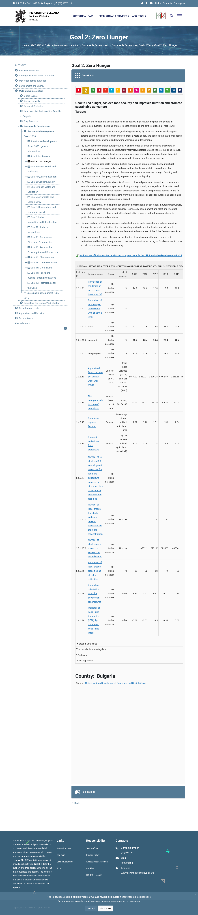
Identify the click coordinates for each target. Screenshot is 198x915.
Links (158, 3)
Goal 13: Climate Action (42, 257)
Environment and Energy (31, 85)
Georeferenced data (29, 308)
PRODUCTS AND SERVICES (113, 16)
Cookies (90, 868)
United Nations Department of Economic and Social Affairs (115, 683)
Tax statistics (26, 318)
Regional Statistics (33, 106)
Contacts (167, 3)
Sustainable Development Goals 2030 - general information (42, 146)
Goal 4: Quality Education (43, 176)
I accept (91, 908)
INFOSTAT (20, 65)
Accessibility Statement (97, 861)
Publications (88, 791)
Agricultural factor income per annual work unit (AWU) (95, 376)
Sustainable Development (95, 45)
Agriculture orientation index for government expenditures (94, 593)
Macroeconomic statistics (32, 80)
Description (88, 75)
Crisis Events (31, 96)
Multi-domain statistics (66, 45)
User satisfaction (65, 861)
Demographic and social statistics (36, 75)
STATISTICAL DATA (83, 16)
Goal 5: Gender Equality (42, 181)
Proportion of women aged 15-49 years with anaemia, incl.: (95, 308)
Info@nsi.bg (127, 863)
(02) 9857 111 (64, 3)
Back (77, 803)
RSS (59, 868)
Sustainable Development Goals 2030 (131, 45)
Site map (61, 855)
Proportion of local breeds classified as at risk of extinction (95, 571)
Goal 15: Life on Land (41, 267)
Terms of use (92, 848)
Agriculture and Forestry (31, 313)
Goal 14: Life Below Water (43, 262)
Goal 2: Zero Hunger (41, 161)
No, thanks (105, 908)
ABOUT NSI (138, 16)
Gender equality (32, 101)
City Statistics (31, 121)
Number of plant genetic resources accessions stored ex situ (95, 548)
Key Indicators (22, 323)
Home (23, 45)
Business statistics (29, 70)
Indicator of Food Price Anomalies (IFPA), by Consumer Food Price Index (94, 620)
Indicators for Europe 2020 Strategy (42, 303)
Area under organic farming (93, 422)
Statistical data (64, 848)
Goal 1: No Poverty (40, 156)
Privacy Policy (92, 855)
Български (179, 3)
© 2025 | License (94, 875)
